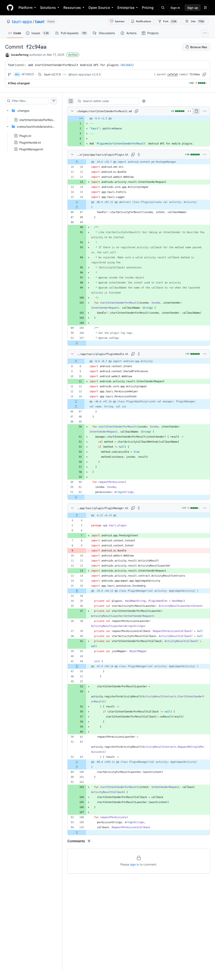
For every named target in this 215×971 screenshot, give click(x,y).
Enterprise (125, 7)
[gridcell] (139, 118)
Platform (25, 7)
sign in (134, 864)
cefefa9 (172, 74)
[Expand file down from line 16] (77, 202)
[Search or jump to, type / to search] (162, 7)
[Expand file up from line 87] (77, 207)
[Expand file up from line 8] (76, 361)
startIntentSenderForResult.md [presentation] (40, 119)
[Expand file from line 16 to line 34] (77, 590)
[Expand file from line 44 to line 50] (77, 666)
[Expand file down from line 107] (77, 343)
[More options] (204, 111)
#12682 (127, 65)
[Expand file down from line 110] (77, 832)
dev (17, 74)
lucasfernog (20, 54)
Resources (72, 7)
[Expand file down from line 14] (76, 401)
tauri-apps (22, 21)
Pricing (147, 7)
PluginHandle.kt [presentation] (30, 142)
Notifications (143, 21)
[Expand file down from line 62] (76, 497)
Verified (73, 54)
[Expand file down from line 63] (77, 761)
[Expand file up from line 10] (77, 161)
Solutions (48, 7)
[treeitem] (31, 114)
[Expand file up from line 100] (77, 767)
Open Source (99, 7)
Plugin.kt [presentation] (25, 136)
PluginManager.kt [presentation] (31, 149)
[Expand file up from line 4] (77, 515)
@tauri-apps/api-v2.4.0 (84, 74)
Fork (170, 21)
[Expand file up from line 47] (76, 406)
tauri (39, 21)
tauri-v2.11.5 (52, 74)
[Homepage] (10, 7)
